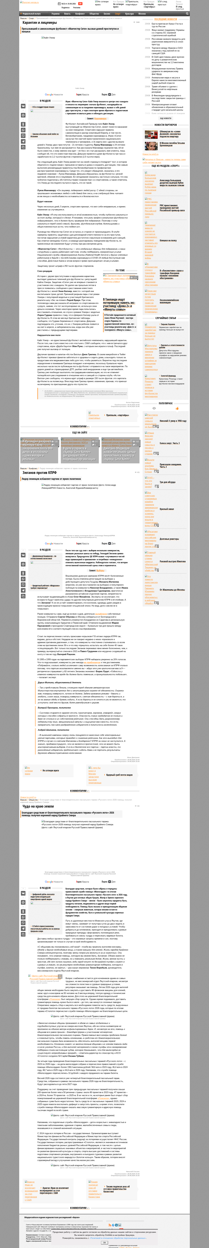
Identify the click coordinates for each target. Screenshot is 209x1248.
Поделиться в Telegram (23, 141)
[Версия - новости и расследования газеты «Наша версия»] (38, 7)
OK (104, 1243)
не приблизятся (92, 662)
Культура (129, 13)
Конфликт (80, 13)
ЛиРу (119, 1225)
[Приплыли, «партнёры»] (95, 415)
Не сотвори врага (118, 5)
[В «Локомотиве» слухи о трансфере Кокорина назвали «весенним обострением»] (151, 274)
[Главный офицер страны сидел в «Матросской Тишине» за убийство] (151, 561)
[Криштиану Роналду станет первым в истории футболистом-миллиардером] (151, 386)
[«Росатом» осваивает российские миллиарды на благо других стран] (151, 539)
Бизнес (107, 13)
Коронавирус (100, 118)
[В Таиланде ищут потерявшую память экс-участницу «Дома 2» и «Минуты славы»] (120, 285)
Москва (142, 13)
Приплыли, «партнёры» (149, 5)
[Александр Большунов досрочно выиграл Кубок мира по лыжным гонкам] (151, 182)
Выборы (100, 570)
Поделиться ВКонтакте (23, 106)
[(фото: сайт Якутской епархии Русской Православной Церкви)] (45, 977)
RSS (109, 1225)
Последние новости (165, 19)
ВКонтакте (116, 1225)
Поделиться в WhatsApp (23, 130)
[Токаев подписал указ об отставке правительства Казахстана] (95, 1189)
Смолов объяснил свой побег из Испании (45, 135)
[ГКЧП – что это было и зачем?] (151, 482)
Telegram (113, 1225)
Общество (94, 13)
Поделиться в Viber (23, 135)
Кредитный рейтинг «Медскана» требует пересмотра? (45, 586)
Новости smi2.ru (28, 797)
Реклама (76, 7)
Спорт (117, 13)
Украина (55, 13)
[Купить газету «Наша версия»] (60, 4)
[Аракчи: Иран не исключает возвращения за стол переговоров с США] (31, 1190)
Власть (67, 13)
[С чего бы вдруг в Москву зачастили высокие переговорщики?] (95, 775)
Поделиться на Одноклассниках (23, 124)
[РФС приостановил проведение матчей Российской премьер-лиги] (151, 207)
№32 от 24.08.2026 (69, 3)
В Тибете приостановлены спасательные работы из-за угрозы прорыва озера (45, 928)
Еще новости (165, 118)
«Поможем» (55, 999)
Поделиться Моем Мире (23, 115)
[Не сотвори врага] (31, 770)
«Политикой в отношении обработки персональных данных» (117, 1237)
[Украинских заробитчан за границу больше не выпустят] (151, 331)
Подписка (66, 7)
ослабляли (101, 614)
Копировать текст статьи (23, 147)
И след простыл (180, 7)
